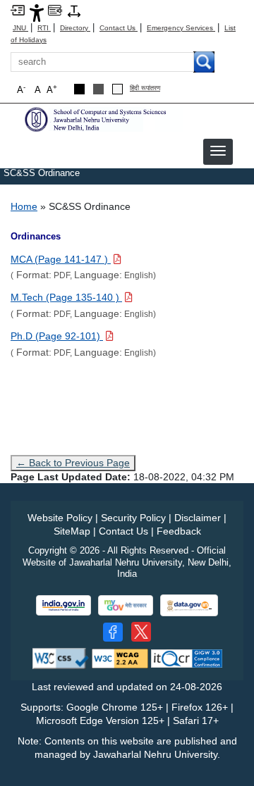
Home (24, 206)
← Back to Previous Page (73, 462)
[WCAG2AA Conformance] (120, 657)
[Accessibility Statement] (37, 12)
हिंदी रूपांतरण (145, 88)
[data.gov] (189, 605)
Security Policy (133, 517)
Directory (75, 28)
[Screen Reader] (55, 9)
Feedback (179, 531)
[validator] (60, 657)
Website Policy (60, 517)
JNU (20, 28)
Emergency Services (181, 28)
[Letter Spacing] (74, 10)
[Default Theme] (117, 89)
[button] (218, 151)
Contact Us (118, 28)
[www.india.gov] (63, 605)
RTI (44, 28)
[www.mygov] (125, 605)
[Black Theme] (79, 89)
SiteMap (72, 531)
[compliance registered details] (186, 657)
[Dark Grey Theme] (98, 89)
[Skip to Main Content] (18, 9)
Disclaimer (197, 517)
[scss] (102, 118)
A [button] (52, 89)
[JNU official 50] (141, 632)
